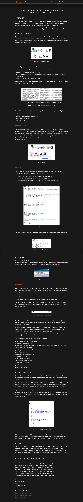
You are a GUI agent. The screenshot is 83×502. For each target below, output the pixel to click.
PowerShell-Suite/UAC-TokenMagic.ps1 (25, 493)
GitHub (18, 379)
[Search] (67, 1)
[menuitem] (49, 1)
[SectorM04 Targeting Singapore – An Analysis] (1, 251)
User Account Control (20, 497)
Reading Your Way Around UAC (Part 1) (25, 495)
